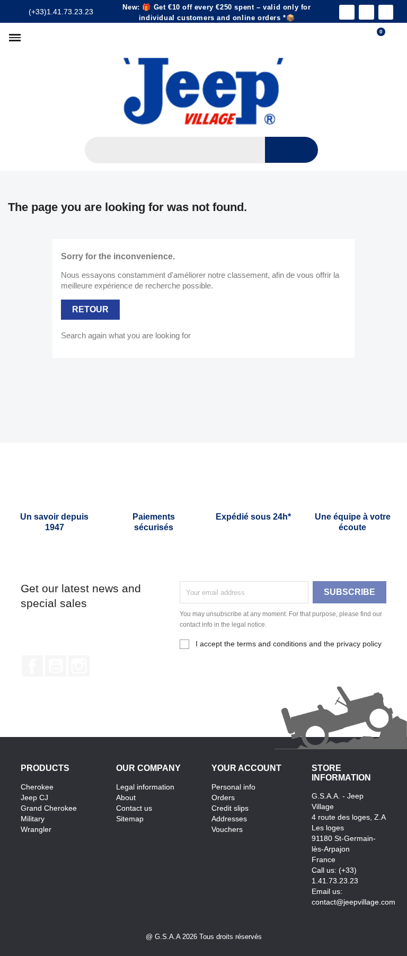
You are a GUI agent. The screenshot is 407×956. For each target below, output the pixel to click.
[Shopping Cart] (376, 37)
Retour (90, 309)
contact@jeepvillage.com (353, 902)
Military (33, 818)
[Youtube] (386, 12)
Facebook (32, 666)
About (126, 797)
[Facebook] (347, 12)
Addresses (229, 818)
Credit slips (230, 808)
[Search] (291, 150)
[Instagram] (366, 12)
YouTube (55, 666)
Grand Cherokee (49, 808)
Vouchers (227, 829)
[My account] (394, 37)
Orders (223, 797)
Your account (246, 768)
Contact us (134, 808)
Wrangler (36, 829)
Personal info (233, 787)
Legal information (145, 787)
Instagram (79, 666)
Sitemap (130, 818)
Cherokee (37, 787)
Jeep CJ (34, 797)
